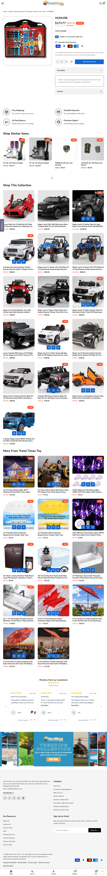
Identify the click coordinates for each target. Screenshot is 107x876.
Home (5, 11)
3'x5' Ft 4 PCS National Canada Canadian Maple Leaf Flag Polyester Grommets (52, 620)
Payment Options (9, 838)
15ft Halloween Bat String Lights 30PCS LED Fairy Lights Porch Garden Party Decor (88, 534)
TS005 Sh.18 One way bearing (64, 164)
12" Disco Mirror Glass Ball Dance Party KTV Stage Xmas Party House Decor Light (53, 491)
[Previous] (5, 706)
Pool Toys (57, 786)
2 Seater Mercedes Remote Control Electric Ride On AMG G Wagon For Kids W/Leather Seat (19, 268)
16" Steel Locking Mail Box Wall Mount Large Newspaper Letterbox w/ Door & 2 (18, 577)
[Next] (101, 706)
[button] (64, 25)
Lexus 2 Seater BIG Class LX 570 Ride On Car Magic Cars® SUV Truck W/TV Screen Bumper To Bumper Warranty (18, 354)
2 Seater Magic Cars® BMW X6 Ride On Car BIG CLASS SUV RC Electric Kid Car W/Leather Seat (18, 440)
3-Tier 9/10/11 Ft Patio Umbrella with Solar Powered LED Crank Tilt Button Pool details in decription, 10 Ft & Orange (52, 663)
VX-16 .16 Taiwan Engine (39, 163)
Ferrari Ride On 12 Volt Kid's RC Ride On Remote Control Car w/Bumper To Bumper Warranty (17, 225)
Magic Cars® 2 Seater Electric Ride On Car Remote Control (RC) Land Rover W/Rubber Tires (18, 397)
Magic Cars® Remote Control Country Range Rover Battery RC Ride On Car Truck (86, 354)
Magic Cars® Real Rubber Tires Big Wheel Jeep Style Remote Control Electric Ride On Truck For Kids (17, 311)
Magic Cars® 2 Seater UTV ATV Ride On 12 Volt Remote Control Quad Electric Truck (88, 268)
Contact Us (7, 824)
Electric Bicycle (59, 796)
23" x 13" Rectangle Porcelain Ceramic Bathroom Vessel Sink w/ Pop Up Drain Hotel (18, 620)
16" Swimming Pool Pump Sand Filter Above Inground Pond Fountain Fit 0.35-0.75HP (53, 577)
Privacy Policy (8, 828)
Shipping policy (8, 866)
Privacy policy (32, 862)
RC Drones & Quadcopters (62, 789)
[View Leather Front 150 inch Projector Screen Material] (93, 712)
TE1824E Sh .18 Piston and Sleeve (91, 164)
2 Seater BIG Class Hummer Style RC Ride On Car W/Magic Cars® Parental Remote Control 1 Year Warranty (52, 397)
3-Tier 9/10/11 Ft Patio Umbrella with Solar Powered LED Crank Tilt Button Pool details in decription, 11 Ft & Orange (18, 663)
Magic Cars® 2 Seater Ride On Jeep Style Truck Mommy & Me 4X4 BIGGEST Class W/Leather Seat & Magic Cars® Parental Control (88, 225)
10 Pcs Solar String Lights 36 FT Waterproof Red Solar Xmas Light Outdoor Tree (16, 491)
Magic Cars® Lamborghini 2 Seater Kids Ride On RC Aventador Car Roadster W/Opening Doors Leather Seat (87, 397)
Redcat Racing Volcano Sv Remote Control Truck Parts (27, 11)
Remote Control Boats (61, 800)
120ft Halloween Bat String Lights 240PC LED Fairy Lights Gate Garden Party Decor (86, 491)
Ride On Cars (58, 793)
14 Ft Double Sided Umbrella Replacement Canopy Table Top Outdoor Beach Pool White (15, 534)
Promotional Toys (9, 835)
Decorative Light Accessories (63, 803)
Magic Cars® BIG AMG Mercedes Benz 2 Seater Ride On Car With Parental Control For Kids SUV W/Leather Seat (53, 225)
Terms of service (44, 862)
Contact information (10, 862)
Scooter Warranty (9, 841)
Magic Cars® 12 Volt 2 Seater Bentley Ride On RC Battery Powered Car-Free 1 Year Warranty (53, 354)
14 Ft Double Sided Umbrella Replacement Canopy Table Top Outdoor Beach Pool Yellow (50, 534)
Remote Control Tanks (61, 810)
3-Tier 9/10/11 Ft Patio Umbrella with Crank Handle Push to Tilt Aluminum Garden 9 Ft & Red (87, 620)
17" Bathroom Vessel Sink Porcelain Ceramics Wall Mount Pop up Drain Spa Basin (87, 577)
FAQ (4, 831)
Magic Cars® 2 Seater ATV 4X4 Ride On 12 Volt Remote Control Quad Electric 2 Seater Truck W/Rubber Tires (53, 268)
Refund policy (22, 862)
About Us (6, 821)
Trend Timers (7, 845)
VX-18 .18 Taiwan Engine (13, 163)
